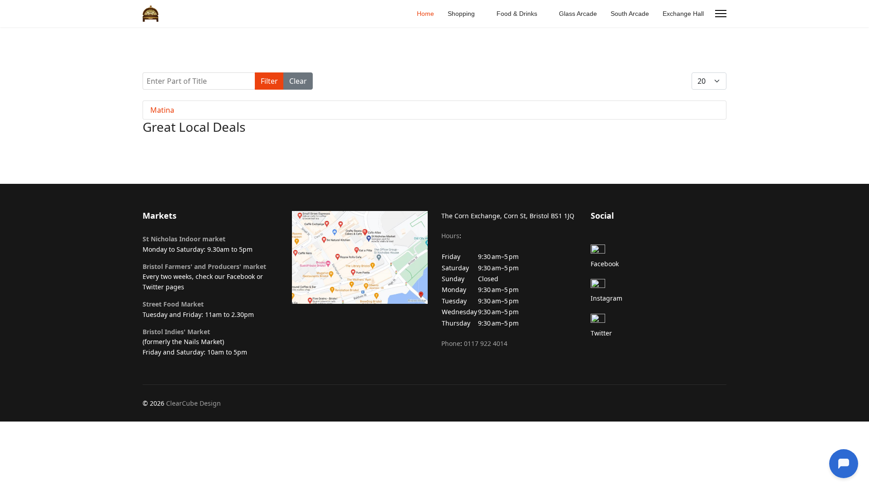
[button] (509, 285)
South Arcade (630, 13)
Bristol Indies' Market (176, 331)
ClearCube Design (193, 403)
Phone (450, 343)
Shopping (461, 13)
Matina (162, 110)
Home (425, 13)
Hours (450, 235)
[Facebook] (658, 251)
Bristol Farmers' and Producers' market (204, 266)
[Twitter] (658, 321)
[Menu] (720, 13)
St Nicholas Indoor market (184, 239)
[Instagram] (658, 286)
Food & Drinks (517, 13)
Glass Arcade (578, 13)
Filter (269, 81)
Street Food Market (173, 304)
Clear (298, 81)
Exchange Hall (683, 13)
